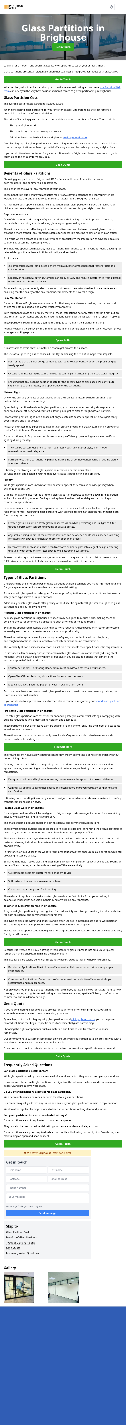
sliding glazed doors (83, 1019)
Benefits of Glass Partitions (22, 1237)
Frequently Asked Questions (22, 1253)
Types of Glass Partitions (20, 1242)
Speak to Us (63, 340)
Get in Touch (63, 79)
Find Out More (63, 747)
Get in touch (63, 47)
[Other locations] (111, 7)
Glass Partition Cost (17, 1232)
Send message (47, 1213)
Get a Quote (63, 164)
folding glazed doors (75, 137)
